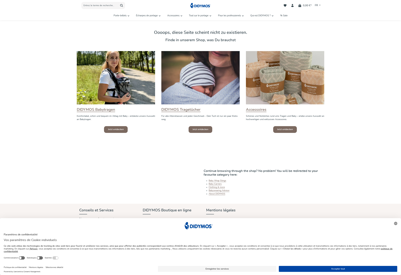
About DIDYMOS (217, 194)
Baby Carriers (215, 184)
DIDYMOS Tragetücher (180, 110)
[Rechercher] (121, 5)
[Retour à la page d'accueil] (200, 5)
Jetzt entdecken (116, 129)
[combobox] (99, 5)
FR (317, 5)
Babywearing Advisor (219, 190)
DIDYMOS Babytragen (96, 110)
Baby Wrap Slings (217, 181)
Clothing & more (217, 187)
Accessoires (256, 110)
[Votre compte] (292, 5)
